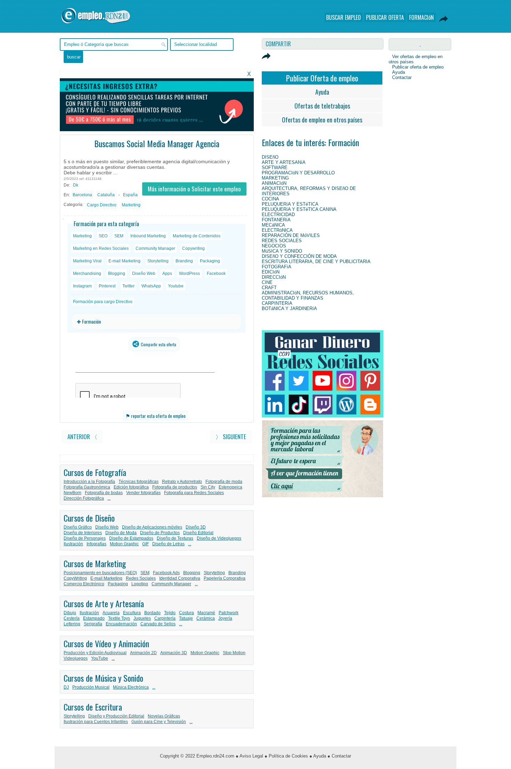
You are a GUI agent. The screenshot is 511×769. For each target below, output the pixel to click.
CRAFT (269, 287)
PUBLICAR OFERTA (385, 17)
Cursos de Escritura (93, 706)
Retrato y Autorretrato (182, 481)
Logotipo (139, 583)
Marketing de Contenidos (196, 235)
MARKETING (275, 178)
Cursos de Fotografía (95, 472)
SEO (103, 235)
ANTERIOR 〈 (82, 436)
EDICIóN (270, 272)
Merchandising (87, 273)
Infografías (96, 543)
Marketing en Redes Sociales (101, 248)
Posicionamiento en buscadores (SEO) (100, 572)
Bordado (152, 612)
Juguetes (142, 618)
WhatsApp (151, 286)
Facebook (216, 273)
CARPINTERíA (277, 303)
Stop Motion (234, 652)
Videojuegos (76, 658)
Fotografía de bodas (104, 492)
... (109, 498)
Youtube (176, 286)
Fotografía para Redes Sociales (194, 492)
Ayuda (322, 91)
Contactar (402, 77)
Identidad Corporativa (179, 578)
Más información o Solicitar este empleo (194, 188)
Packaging (210, 261)
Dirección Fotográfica (84, 498)
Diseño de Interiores (83, 532)
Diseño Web (143, 273)
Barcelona (82, 194)
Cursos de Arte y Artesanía (104, 603)
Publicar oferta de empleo (418, 67)
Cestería (72, 618)
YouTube (99, 658)
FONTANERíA (276, 219)
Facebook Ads (166, 572)
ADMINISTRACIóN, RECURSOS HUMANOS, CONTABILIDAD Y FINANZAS (308, 295)
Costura (186, 612)
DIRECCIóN (274, 277)
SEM (118, 235)
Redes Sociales (141, 578)
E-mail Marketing (124, 261)
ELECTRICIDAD (278, 214)
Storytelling (158, 261)
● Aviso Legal (249, 756)
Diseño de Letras (168, 543)
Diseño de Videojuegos (219, 538)
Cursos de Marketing (95, 563)
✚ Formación (89, 321)
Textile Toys (119, 618)
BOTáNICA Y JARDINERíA (289, 308)
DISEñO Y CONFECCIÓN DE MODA (299, 256)
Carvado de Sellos (158, 623)
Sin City (208, 487)
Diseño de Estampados (131, 538)
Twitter (128, 286)
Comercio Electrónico (84, 583)
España (130, 194)
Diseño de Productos (160, 532)
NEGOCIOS (274, 245)
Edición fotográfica (131, 487)
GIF (145, 543)
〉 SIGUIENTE (231, 436)
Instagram (82, 286)
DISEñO (270, 157)
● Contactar (339, 756)
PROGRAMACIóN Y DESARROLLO (298, 172)
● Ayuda (317, 756)
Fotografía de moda (223, 481)
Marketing (131, 205)
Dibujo (70, 612)
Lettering (72, 623)
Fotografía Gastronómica (87, 487)
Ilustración (73, 543)
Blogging (116, 273)
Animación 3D (173, 652)
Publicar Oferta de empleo (322, 78)
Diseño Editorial (198, 532)
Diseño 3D (196, 527)
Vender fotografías (143, 492)
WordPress (189, 273)
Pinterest (107, 286)
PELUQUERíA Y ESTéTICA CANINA (299, 209)
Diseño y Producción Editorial (116, 716)
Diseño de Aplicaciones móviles (152, 527)
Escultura (132, 612)
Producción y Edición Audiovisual (95, 652)
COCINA (270, 198)
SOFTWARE (274, 167)
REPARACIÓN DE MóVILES (291, 235)
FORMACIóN (421, 17)
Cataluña (106, 194)
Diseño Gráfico (78, 527)
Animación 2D (143, 652)
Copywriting (193, 248)
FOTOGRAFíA (276, 266)
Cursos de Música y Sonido (103, 678)
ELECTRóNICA (277, 230)
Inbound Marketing (148, 235)
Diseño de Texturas (175, 538)
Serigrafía (93, 623)
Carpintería (165, 618)
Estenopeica (230, 487)
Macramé (206, 612)
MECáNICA (273, 225)
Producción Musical (91, 687)
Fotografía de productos (174, 487)
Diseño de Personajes (85, 538)
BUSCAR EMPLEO (343, 17)
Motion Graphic (124, 543)
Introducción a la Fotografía (89, 481)
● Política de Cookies (286, 756)
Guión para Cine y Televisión (158, 721)
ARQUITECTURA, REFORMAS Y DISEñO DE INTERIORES (309, 191)
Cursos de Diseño (89, 518)
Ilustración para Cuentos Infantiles (96, 721)
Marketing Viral (87, 261)
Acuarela (111, 612)
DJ (66, 687)
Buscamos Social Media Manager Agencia (156, 143)
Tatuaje (186, 618)
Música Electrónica (131, 687)
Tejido (170, 612)
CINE (267, 282)
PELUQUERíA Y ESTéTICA (290, 204)
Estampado (94, 618)
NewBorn (72, 492)
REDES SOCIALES (282, 240)
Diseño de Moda (121, 532)
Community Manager (155, 248)
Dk (75, 185)
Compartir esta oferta (158, 344)
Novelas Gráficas (164, 716)
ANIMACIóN (274, 183)
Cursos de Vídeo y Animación (106, 643)
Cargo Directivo (101, 205)
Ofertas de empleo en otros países (322, 119)
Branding (184, 261)
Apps (167, 273)
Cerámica (205, 618)
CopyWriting (75, 578)
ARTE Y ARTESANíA (284, 162)
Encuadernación (121, 623)
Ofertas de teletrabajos (322, 105)
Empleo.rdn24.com (215, 756)
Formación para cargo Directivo (102, 301)
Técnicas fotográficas (139, 481)
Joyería (225, 618)
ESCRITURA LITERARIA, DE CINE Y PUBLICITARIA (316, 261)
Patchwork (228, 612)
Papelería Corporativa (224, 578)
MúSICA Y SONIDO (282, 251)
